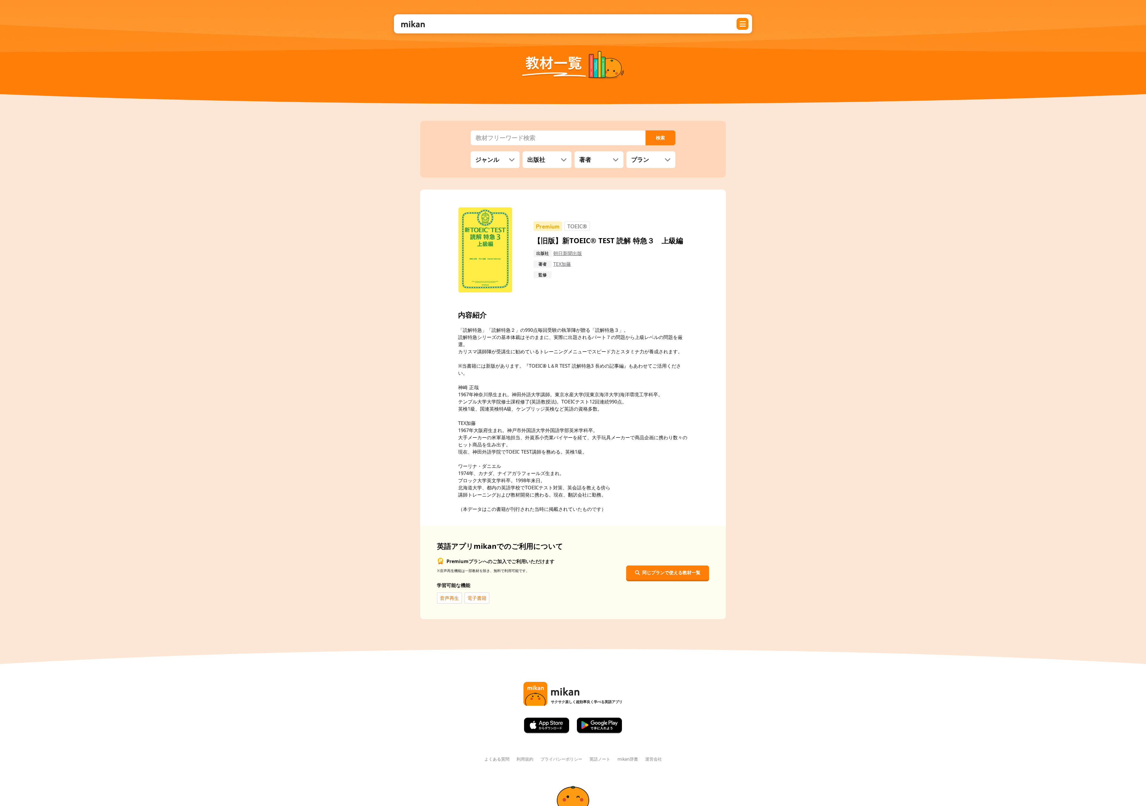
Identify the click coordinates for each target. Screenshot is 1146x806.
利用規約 (525, 759)
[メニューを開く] (742, 24)
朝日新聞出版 (567, 253)
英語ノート (599, 759)
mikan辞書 (627, 759)
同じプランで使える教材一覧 (671, 572)
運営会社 (653, 759)
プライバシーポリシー (561, 759)
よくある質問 (496, 759)
